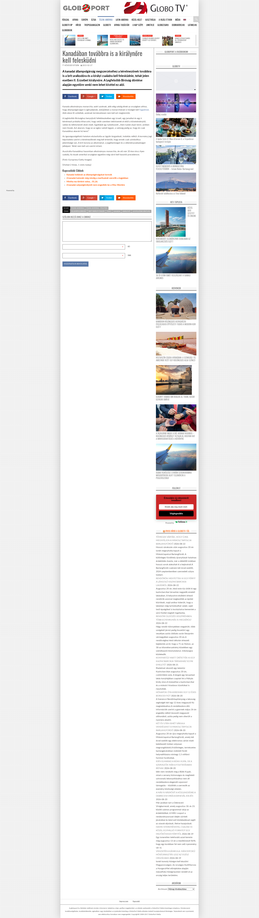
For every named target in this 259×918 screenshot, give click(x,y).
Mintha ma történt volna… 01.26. (82, 182)
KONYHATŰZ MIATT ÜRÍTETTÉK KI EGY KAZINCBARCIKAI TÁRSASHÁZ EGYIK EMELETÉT (175, 661)
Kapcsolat (136, 901)
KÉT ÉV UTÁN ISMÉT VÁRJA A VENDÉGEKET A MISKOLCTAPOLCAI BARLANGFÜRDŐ (174, 726)
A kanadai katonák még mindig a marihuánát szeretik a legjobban (97, 178)
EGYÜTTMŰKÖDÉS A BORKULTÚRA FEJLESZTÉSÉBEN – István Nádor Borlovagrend (174, 168)
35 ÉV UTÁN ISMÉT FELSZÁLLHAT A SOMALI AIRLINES (173, 277)
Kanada (116, 211)
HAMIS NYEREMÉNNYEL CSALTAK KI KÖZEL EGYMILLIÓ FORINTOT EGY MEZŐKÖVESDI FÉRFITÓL (174, 830)
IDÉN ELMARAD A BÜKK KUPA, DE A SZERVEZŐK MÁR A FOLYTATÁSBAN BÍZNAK (174, 764)
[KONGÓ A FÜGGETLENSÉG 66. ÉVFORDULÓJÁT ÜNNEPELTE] (167, 40)
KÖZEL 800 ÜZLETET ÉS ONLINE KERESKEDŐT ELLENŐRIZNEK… (117, 42)
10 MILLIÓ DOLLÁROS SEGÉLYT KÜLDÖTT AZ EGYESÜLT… (151, 39)
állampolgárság (78, 211)
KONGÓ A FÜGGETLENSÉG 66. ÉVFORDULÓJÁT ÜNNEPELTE (182, 40)
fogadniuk (144, 110)
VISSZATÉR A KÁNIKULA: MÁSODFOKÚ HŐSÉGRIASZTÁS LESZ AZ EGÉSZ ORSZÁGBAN (175, 854)
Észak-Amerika (77, 208)
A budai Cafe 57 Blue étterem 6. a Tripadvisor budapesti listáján (175, 140)
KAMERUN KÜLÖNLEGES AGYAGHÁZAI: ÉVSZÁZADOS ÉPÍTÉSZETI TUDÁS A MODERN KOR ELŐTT (176, 324)
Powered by (146, 190)
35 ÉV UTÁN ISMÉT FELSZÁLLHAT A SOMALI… (84, 39)
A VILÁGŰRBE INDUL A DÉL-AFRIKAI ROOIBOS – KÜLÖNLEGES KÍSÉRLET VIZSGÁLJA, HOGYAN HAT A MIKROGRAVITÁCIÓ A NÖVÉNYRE (175, 436)
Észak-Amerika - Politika (96, 208)
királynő (126, 211)
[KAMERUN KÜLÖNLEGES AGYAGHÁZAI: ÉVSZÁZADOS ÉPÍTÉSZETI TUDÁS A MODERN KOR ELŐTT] (177, 306)
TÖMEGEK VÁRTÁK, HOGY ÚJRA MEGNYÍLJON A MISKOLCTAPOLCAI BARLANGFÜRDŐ (173, 540)
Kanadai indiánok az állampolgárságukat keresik (89, 175)
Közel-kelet (147, 35)
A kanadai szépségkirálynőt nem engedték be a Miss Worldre (96, 185)
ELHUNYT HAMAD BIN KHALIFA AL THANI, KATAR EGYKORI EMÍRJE (175, 398)
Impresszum (123, 901)
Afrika (80, 35)
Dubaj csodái (161, 114)
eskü (109, 211)
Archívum (162, 889)
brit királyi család (96, 211)
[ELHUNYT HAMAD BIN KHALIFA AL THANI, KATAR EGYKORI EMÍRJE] (175, 380)
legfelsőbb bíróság (141, 211)
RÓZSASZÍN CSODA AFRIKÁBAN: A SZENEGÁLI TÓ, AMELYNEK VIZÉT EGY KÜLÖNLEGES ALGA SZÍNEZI (176, 359)
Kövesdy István (72, 65)
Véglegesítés (176, 513)
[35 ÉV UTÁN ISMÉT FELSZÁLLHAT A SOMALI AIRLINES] (70, 40)
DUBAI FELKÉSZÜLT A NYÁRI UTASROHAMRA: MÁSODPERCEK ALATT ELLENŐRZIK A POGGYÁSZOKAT (174, 475)
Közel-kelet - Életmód (119, 36)
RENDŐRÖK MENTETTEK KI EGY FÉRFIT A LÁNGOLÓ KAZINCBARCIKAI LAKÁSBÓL (175, 581)
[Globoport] (86, 8)
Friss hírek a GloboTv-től (177, 531)
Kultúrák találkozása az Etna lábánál (170, 193)
